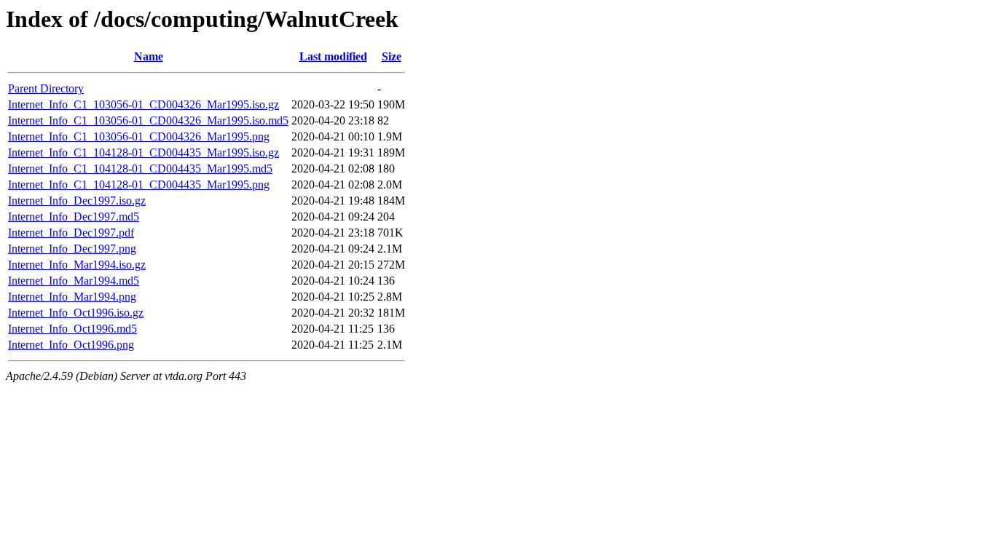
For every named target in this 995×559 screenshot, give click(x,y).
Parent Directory (46, 88)
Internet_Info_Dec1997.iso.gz (77, 200)
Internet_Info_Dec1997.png (72, 248)
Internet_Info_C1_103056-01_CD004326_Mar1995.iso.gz (143, 104)
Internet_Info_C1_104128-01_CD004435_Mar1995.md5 (140, 168)
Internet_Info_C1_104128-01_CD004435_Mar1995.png (139, 184)
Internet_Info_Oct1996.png (71, 344)
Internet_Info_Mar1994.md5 (73, 280)
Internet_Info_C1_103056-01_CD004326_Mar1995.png (139, 136)
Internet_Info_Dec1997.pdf (71, 232)
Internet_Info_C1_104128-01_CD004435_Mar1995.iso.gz (143, 152)
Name (148, 56)
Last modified (333, 56)
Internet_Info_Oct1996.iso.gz (75, 312)
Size (391, 56)
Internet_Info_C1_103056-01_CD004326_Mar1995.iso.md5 (148, 120)
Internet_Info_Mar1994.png (72, 296)
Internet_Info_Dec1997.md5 (73, 216)
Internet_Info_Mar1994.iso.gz (77, 264)
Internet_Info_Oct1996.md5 (72, 328)
